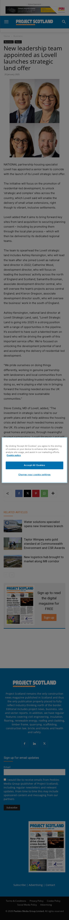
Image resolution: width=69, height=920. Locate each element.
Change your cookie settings (34, 474)
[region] (34, 460)
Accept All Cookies (34, 465)
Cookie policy (14, 455)
